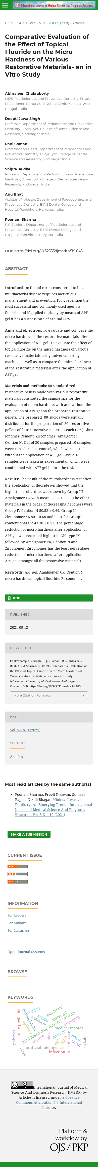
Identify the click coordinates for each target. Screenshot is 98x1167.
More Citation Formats (32, 695)
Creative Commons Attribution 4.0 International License (49, 1102)
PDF (16, 598)
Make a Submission (29, 834)
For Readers (17, 915)
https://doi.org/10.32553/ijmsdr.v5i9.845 (48, 251)
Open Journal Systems (26, 951)
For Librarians (19, 930)
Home (10, 23)
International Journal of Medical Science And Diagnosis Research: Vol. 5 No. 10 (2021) (53, 809)
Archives (27, 23)
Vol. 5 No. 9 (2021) (54, 23)
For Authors (17, 923)
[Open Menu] (5, 5)
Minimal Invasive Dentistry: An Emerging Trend (48, 802)
